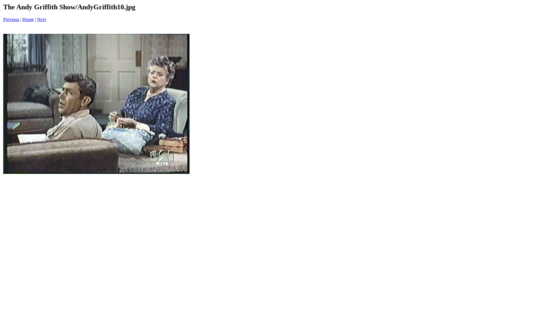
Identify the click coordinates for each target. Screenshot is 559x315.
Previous (11, 19)
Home (28, 19)
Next (41, 19)
